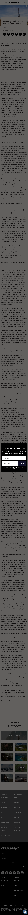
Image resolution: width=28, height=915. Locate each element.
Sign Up (22, 463)
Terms (17, 467)
